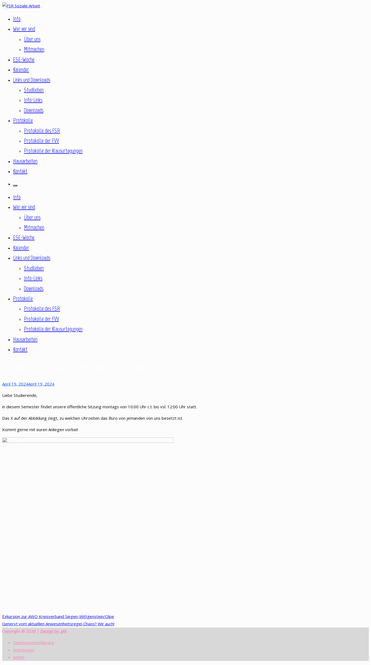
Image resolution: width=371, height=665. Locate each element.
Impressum (23, 650)
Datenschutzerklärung (33, 642)
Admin (18, 657)
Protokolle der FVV (41, 140)
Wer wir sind (24, 28)
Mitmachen (34, 49)
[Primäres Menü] (15, 185)
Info (17, 18)
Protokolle (23, 120)
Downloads (33, 110)
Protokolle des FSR (42, 130)
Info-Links (33, 99)
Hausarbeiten (25, 161)
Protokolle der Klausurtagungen (53, 150)
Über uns (32, 39)
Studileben (34, 89)
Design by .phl (53, 631)
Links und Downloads (31, 79)
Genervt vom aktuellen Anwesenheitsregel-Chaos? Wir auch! (58, 623)
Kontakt (20, 171)
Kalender (21, 69)
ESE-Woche (23, 59)
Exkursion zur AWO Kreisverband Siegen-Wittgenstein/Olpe (58, 616)
